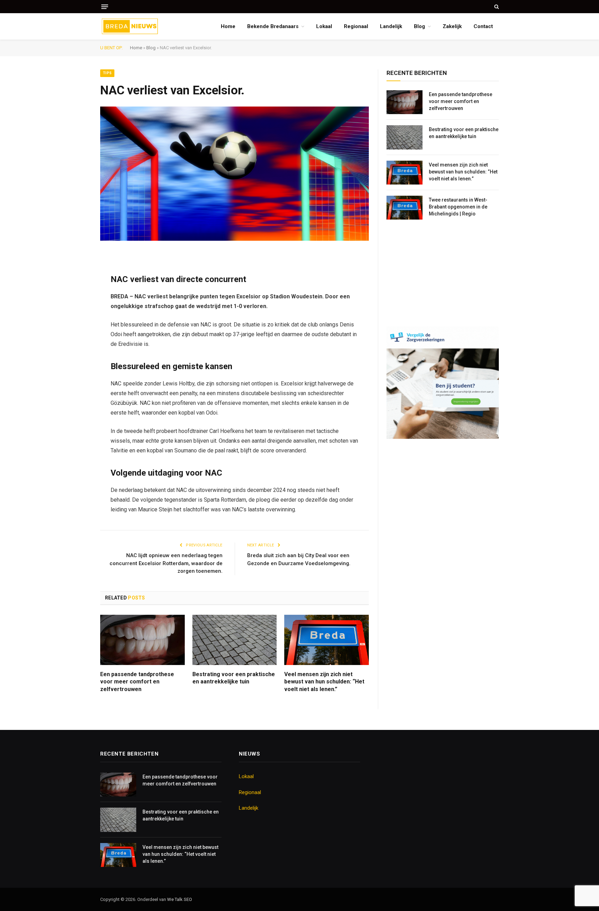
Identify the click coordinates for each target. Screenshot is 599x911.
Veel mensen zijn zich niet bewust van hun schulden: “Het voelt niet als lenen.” (324, 682)
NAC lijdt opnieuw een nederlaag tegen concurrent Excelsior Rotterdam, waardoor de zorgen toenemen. (166, 563)
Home (228, 26)
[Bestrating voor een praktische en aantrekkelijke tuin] (234, 640)
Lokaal (324, 26)
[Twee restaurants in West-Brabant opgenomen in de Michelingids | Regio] (405, 208)
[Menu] (104, 7)
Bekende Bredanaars (272, 26)
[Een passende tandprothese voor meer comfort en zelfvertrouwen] (142, 640)
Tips (107, 73)
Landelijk (391, 26)
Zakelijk (452, 26)
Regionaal (356, 26)
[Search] (496, 6)
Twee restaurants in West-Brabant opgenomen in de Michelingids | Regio (458, 206)
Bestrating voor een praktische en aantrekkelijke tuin (233, 678)
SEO (188, 899)
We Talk (175, 899)
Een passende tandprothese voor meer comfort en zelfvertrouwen (137, 682)
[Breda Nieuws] (130, 26)
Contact (483, 26)
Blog (419, 26)
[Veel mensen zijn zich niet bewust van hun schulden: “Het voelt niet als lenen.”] (326, 640)
